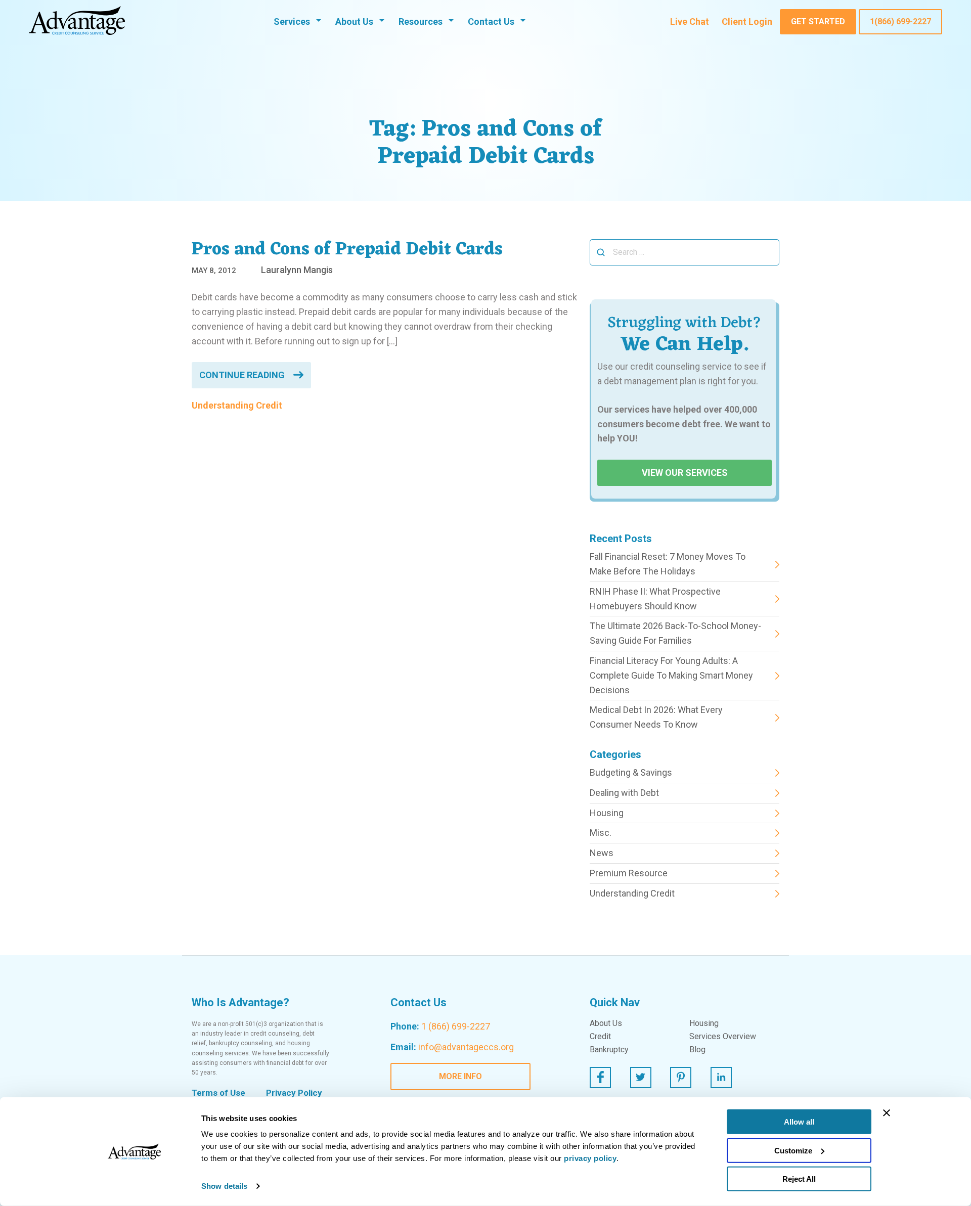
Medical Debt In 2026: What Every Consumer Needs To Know (656, 717)
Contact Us (491, 21)
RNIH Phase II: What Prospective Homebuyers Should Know (655, 598)
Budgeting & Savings (631, 772)
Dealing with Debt (624, 792)
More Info (460, 1076)
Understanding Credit (237, 405)
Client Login (747, 21)
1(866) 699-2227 (900, 21)
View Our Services (685, 472)
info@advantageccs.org (466, 1047)
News (601, 852)
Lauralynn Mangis (297, 269)
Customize (793, 1150)
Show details (224, 1186)
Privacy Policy (294, 1093)
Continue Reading (242, 375)
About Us (354, 21)
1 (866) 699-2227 (455, 1026)
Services (292, 21)
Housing (607, 813)
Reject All (799, 1179)
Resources (421, 21)
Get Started (818, 21)
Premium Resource (629, 873)
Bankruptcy (609, 1050)
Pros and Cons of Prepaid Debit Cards (347, 249)
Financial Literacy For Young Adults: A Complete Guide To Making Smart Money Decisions (671, 675)
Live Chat (689, 21)
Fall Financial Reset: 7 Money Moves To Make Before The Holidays (667, 563)
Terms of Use (218, 1093)
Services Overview (722, 1037)
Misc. (600, 832)
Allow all (799, 1122)
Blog (697, 1050)
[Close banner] (886, 1112)
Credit (600, 1037)
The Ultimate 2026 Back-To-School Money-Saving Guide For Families (675, 633)
